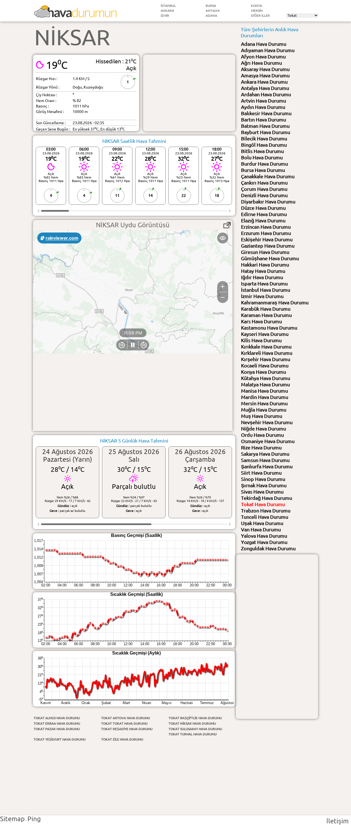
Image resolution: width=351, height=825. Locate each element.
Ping (34, 819)
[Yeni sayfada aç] (227, 225)
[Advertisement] (189, 93)
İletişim (337, 821)
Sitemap (12, 819)
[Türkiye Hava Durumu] (75, 15)
